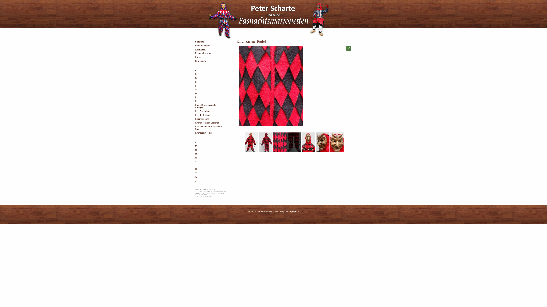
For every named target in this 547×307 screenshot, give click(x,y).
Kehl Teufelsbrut (202, 115)
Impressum (200, 61)
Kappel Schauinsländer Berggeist (206, 106)
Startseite (199, 42)
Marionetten (200, 49)
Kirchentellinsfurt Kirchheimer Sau (208, 127)
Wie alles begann (203, 45)
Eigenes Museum (203, 53)
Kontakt (198, 57)
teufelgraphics (292, 211)
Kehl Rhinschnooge (204, 111)
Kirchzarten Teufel (203, 133)
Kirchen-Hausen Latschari (207, 123)
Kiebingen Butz (202, 119)
